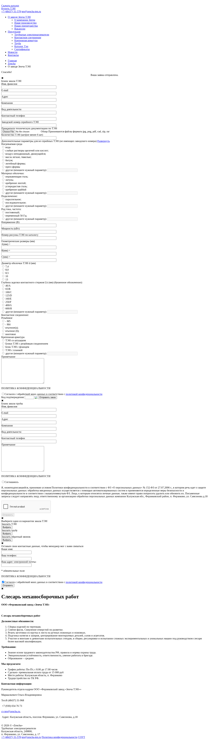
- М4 (7, 324)
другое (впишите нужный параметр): (26, 170)
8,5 (7, 273)
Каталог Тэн (21, 46)
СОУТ (81, 737)
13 (6, 279)
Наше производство (25, 22)
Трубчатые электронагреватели (31, 34)
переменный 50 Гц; (16, 215)
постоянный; (12, 212)
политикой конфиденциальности (84, 394)
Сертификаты (22, 49)
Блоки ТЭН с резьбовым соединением (26, 343)
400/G (8, 305)
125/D (8, 295)
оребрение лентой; (15, 183)
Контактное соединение (27, 37)
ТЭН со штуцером (15, 340)
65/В (7, 289)
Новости (12, 52)
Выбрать (7, 527)
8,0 (7, 269)
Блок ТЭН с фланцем (17, 346)
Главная (12, 60)
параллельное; (13, 199)
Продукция (14, 31)
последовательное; (15, 202)
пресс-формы (12, 166)
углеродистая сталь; (16, 186)
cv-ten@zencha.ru (10, 711)
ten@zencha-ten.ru (31, 11)
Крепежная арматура (26, 40)
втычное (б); (12, 331)
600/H (8, 308)
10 (6, 276)
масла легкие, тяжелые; (18, 157)
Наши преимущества (26, 25)
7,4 (7, 266)
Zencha (12, 63)
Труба (17, 43)
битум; (9, 160)
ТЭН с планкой (14, 350)
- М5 (7, 321)
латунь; (9, 179)
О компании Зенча (24, 20)
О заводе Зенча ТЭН (19, 17)
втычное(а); (11, 327)
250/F (8, 302)
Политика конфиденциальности (59, 737)
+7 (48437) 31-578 (11, 11)
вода (7, 147)
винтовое (10, 334)
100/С (8, 292)
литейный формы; (15, 163)
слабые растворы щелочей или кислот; (26, 150)
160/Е (8, 298)
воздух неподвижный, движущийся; (25, 153)
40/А (8, 285)
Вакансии (19, 28)
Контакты (13, 55)
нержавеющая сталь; (16, 176)
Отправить (8, 585)
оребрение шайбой (15, 189)
